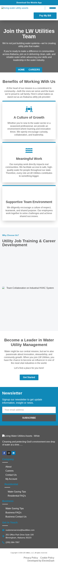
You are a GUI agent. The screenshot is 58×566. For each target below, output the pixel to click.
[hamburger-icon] (52, 8)
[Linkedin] (13, 453)
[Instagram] (9, 453)
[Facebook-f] (4, 453)
